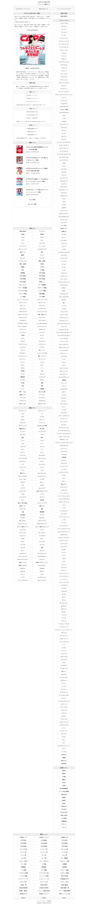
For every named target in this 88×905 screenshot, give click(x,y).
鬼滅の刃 (64, 231)
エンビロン (64, 183)
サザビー (64, 288)
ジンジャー (23, 431)
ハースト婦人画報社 (64, 791)
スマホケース (22, 400)
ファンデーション (22, 344)
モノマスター (42, 532)
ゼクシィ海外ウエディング (42, 526)
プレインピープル (64, 582)
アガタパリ (64, 59)
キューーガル (22, 479)
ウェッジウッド (64, 124)
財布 (42, 252)
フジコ (64, 561)
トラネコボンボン (64, 445)
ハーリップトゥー (64, 493)
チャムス (64, 400)
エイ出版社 (64, 818)
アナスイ (64, 85)
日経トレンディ (23, 562)
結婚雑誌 (23, 867)
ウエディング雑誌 (42, 287)
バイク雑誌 (23, 296)
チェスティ (64, 398)
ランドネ (23, 547)
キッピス (64, 234)
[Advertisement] (32, 218)
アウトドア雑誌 (23, 293)
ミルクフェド (63, 659)
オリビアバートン (64, 189)
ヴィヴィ (42, 461)
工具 (42, 371)
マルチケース (42, 329)
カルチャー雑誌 (65, 873)
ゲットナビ (42, 541)
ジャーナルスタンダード (64, 335)
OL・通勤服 (64, 858)
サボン (64, 290)
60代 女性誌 (23, 281)
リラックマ (64, 32)
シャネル (64, 308)
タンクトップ (42, 359)
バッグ (22, 237)
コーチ (64, 270)
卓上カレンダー (42, 403)
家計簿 (22, 371)
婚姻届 (22, 266)
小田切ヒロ (64, 754)
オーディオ (23, 397)
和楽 (42, 508)
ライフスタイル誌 (22, 290)
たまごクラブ (22, 491)
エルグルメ (42, 517)
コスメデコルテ (64, 285)
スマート (42, 529)
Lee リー (64, 698)
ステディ (23, 419)
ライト (22, 388)
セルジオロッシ (64, 374)
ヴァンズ (64, 130)
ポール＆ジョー (64, 603)
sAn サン (64, 299)
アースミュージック (64, 41)
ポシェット (23, 305)
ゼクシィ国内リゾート (22, 526)
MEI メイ (64, 671)
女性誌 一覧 (23, 884)
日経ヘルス (42, 505)
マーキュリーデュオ (64, 623)
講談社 (64, 779)
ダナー (64, 392)
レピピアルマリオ (64, 725)
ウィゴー (64, 133)
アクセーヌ (64, 68)
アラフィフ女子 (65, 881)
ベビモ (22, 494)
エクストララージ (64, 148)
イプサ (64, 118)
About (23, 897)
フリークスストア (64, 576)
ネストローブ (63, 487)
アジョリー (64, 70)
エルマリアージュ (22, 523)
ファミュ (64, 564)
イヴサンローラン (64, 106)
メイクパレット (42, 344)
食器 (42, 382)
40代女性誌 (23, 846)
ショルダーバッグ (42, 249)
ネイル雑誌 (44, 870)
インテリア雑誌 (42, 290)
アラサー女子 (23, 881)
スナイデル (64, 356)
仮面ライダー (63, 228)
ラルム (42, 574)
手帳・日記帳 (22, 264)
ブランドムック (23, 284)
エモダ (64, 163)
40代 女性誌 (23, 278)
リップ (42, 338)
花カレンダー (22, 403)
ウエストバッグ (23, 302)
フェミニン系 (44, 852)
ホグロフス (64, 606)
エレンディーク (64, 178)
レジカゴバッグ (42, 308)
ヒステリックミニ (64, 540)
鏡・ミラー (42, 350)
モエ (23, 485)
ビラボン (64, 549)
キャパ (22, 550)
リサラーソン (63, 704)
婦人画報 (23, 514)
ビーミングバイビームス (64, 528)
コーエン (64, 264)
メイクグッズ (22, 246)
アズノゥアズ (63, 73)
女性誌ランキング (44, 837)
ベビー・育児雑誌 (22, 287)
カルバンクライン (64, 213)
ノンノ (42, 443)
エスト (64, 166)
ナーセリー (64, 460)
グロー (22, 416)
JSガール (42, 571)
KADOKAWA (64, 812)
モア (23, 443)
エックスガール (64, 151)
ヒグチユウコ (63, 534)
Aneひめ (42, 568)
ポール (64, 600)
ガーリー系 (23, 852)
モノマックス (22, 532)
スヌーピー (64, 26)
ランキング (42, 231)
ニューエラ (64, 469)
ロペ (64, 742)
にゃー (64, 478)
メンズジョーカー (42, 577)
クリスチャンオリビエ (64, 252)
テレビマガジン (42, 565)
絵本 (23, 269)
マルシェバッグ (23, 311)
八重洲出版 (64, 821)
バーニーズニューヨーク (64, 496)
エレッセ (64, 175)
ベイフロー (64, 588)
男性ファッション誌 (64, 893)
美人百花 (42, 428)
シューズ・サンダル (42, 353)
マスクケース (22, 329)
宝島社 (64, 770)
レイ (23, 464)
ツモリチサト (63, 412)
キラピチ (23, 482)
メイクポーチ (22, 320)
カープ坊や (64, 225)
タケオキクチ (63, 389)
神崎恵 (64, 757)
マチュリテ (64, 632)
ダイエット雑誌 (65, 870)
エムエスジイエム (64, 157)
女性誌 (22, 234)
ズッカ (64, 362)
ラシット (64, 683)
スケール (42, 374)
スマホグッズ (42, 400)
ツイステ (64, 409)
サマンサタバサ (64, 293)
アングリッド (63, 100)
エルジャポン (42, 455)
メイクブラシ (22, 347)
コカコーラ (64, 273)
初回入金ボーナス (43, 8)
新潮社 (64, 797)
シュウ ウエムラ (64, 338)
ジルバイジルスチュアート (64, 323)
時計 (42, 385)
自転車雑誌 (42, 293)
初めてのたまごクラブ (42, 491)
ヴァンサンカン (42, 458)
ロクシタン (64, 733)
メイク (22, 243)
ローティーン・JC (23, 878)
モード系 (44, 855)
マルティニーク (64, 638)
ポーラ (64, 597)
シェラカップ (42, 376)
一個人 (42, 547)
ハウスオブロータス (64, 499)
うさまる (64, 121)
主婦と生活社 (63, 815)
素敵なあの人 (22, 428)
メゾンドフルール (64, 641)
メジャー (23, 374)
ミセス (42, 470)
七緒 (23, 511)
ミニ (42, 413)
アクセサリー (22, 353)
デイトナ (42, 550)
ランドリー (64, 689)
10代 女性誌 (42, 272)
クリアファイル (23, 261)
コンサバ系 (65, 852)
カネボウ (64, 207)
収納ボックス (22, 394)
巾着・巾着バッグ (42, 314)
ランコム (64, 686)
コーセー (64, 267)
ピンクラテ (64, 546)
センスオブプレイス (64, 377)
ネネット (64, 481)
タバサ (64, 395)
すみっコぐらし (64, 371)
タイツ (22, 365)
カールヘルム (63, 219)
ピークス (42, 544)
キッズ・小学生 (23, 861)
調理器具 (23, 376)
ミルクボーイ (63, 665)
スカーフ (23, 350)
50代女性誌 (44, 846)
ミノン (64, 644)
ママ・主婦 (23, 864)
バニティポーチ (42, 320)
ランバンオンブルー (64, 695)
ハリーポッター (64, 510)
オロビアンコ (63, 195)
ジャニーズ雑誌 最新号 (65, 890)
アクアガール (63, 65)
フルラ (64, 558)
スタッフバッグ (23, 317)
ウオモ (22, 538)
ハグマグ (23, 488)
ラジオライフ (22, 553)
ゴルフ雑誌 (42, 296)
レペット (64, 727)
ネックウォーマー (22, 356)
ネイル (22, 338)
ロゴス (64, 736)
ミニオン (64, 647)
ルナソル (64, 713)
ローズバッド (63, 730)
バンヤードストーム (64, 516)
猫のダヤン (64, 484)
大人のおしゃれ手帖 (42, 425)
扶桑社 (64, 800)
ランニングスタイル (23, 580)
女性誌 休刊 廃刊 (44, 887)
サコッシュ (42, 305)
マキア (42, 434)
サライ (42, 538)
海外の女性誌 (64, 875)
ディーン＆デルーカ (64, 415)
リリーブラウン (64, 707)
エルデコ (23, 517)
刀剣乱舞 (64, 457)
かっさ (42, 335)
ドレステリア (63, 451)
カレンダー (23, 258)
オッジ (42, 452)
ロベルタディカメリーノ (64, 745)
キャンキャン (22, 461)
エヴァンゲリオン (64, 145)
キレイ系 (44, 858)
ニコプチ (42, 479)
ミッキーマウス (64, 23)
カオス (64, 201)
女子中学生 (23, 840)
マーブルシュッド (64, 626)
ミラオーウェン (64, 656)
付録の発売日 (22, 231)
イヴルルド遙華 (64, 109)
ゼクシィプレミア (42, 580)
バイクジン (42, 559)
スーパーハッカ (64, 341)
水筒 (23, 385)
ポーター (64, 594)
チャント (23, 574)
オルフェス (64, 192)
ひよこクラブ (42, 488)
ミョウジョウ (22, 529)
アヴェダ (64, 53)
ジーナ (22, 470)
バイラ (22, 440)
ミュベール (64, 653)
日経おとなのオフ (22, 565)
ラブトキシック (64, 692)
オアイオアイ (63, 186)
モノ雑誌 (42, 269)
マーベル (64, 617)
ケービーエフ (63, 258)
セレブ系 (64, 855)
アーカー (64, 35)
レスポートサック (64, 722)
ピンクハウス (63, 543)
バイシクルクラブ (22, 556)
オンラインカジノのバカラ (64, 8)
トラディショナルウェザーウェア (64, 442)
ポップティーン (23, 410)
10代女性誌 (23, 843)
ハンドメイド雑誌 (44, 875)
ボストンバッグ (23, 249)
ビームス (64, 522)
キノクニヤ (64, 243)
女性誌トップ (23, 837)
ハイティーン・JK (44, 878)
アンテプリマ (63, 103)
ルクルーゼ (64, 710)
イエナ (64, 115)
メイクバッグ (42, 317)
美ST (42, 437)
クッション (42, 394)
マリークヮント (64, 635)
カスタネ (64, 204)
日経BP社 (64, 806)
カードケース (22, 332)
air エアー (64, 139)
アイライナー (42, 341)
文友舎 (64, 785)
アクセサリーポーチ (23, 323)
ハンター (64, 519)
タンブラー (23, 379)
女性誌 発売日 (44, 884)
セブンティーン (42, 410)
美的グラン (23, 473)
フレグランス (42, 397)
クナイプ (64, 246)
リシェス (42, 514)
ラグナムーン (63, 680)
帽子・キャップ (42, 356)
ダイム (22, 541)
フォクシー (64, 570)
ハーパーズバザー (22, 458)
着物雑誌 (44, 867)
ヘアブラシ (42, 347)
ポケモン (64, 612)
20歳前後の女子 (64, 878)
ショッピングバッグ (42, 311)
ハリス (64, 508)
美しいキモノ (22, 520)
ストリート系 (44, 849)
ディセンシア (63, 418)
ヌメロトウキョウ (22, 476)
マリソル (42, 446)
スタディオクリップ (64, 347)
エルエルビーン (64, 180)
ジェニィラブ (63, 311)
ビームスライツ (64, 525)
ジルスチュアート (64, 320)
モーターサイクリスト (22, 559)
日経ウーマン (22, 505)
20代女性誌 (44, 843)
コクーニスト (63, 279)
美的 (23, 437)
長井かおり (64, 760)
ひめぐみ (23, 571)
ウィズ (42, 440)
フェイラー (64, 567)
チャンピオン (63, 403)
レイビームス (63, 719)
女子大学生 (65, 840)
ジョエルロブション (64, 329)
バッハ (64, 505)
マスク (42, 365)
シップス (64, 305)
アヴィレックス (64, 50)
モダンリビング (42, 520)
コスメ (42, 240)
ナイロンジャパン (42, 476)
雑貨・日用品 (42, 261)
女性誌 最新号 (64, 884)
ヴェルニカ (64, 127)
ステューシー (63, 353)
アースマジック (64, 38)
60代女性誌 (65, 846)
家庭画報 (42, 511)
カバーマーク (63, 210)
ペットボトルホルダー (42, 323)
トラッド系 (23, 855)
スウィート (42, 419)
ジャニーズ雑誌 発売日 (44, 890)
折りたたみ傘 (42, 391)
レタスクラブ (22, 497)
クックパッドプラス (42, 503)
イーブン (23, 577)
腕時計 (22, 255)
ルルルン (64, 716)
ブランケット (22, 359)
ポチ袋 (42, 266)
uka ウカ (64, 136)
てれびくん (23, 568)
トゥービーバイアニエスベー (64, 433)
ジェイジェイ (42, 464)
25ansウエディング (42, 523)
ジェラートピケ (64, 314)
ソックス (42, 362)
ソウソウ (64, 386)
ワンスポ (64, 751)
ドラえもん (64, 454)
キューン (64, 237)
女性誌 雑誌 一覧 (64, 887)
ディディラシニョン (64, 427)
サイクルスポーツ (42, 556)
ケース (22, 240)
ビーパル (23, 544)
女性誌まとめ (64, 837)
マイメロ (64, 615)
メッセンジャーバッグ (42, 299)
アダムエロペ (63, 76)
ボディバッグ (42, 302)
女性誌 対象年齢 (23, 887)
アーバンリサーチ (64, 47)
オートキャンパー (42, 553)
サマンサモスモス (64, 296)
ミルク (64, 662)
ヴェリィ (23, 452)
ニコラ (22, 413)
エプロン (42, 379)
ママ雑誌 (44, 864)
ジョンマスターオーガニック (64, 332)
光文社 (64, 782)
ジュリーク (64, 326)
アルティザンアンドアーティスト (64, 94)
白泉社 (64, 803)
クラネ (64, 249)
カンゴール (64, 222)
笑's (64, 302)
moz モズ (64, 674)
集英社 (64, 773)
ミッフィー (64, 650)
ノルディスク (63, 490)
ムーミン (64, 29)
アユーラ (64, 97)
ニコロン (64, 475)
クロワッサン (22, 508)
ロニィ (64, 739)
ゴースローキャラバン (64, 282)
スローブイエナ (64, 368)
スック (64, 359)
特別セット (42, 281)
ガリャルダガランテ (64, 216)
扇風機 (42, 388)
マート (22, 500)
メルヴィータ (63, 668)
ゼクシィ (42, 482)
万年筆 (22, 335)
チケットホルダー (22, 326)
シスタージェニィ (64, 317)
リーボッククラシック (64, 701)
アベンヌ (64, 56)
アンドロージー (42, 431)
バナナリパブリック (64, 502)
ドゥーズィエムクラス (64, 430)
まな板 (22, 382)
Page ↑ (64, 897)
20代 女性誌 (23, 275)
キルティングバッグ (23, 314)
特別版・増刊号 (23, 890)
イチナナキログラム (64, 112)
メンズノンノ (22, 535)
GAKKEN (64, 809)
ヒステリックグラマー (64, 537)
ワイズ (64, 748)
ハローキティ (63, 513)
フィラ (64, 555)
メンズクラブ (42, 535)
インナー (42, 255)
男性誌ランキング (44, 893)
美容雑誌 (23, 272)
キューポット (63, 240)
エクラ (22, 449)
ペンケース (42, 332)
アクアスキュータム (64, 62)
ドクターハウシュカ (64, 436)
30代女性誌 (65, 843)
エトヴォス (64, 169)
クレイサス (64, 255)
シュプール (23, 446)
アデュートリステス (64, 82)
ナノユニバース (64, 466)
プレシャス (23, 455)
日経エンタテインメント (42, 562)
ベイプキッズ (63, 585)
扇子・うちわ (22, 391)
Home (44, 897)
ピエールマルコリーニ (64, 531)
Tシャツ (23, 362)
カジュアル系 (23, 849)
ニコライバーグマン (64, 472)
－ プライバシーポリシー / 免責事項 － (44, 901)
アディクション (64, 79)
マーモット (64, 620)
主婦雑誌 (64, 864)
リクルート (64, 824)
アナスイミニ (63, 88)
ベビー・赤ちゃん (44, 861)
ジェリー (42, 467)
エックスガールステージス (64, 154)
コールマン (64, 261)
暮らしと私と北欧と (23, 503)
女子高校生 (44, 840)
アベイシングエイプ (64, 91)
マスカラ (23, 341)
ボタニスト (64, 609)
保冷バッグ (23, 252)
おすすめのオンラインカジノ (23, 8)
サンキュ (42, 497)
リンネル (42, 416)
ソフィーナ (64, 383)
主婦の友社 (64, 794)
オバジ (64, 198)
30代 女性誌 (42, 275)
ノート (42, 368)
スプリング (23, 422)
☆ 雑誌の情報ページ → (32, 128)
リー (42, 449)
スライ (64, 365)
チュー (64, 406)
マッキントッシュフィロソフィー (64, 629)
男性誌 (42, 234)
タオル (22, 368)
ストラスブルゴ (64, 350)
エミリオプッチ (64, 160)
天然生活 (42, 500)
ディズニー (64, 424)
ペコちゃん (64, 591)
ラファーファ (22, 467)
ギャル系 (23, 858)
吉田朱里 (64, 763)
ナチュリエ (64, 463)
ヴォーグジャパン (42, 473)
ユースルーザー (64, 677)
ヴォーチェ (23, 434)
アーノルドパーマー (64, 44)
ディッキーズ (63, 421)
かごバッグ (23, 308)
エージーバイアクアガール (64, 142)
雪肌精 (64, 380)
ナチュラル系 (64, 849)
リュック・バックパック (23, 299)
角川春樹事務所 (64, 788)
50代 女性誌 (42, 278)
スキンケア (42, 243)
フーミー (64, 552)
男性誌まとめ (23, 893)
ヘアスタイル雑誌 (23, 873)
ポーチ (42, 237)
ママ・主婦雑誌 (42, 284)
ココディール (63, 276)
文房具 (42, 264)
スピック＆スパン (64, 344)
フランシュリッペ (64, 573)
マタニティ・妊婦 (64, 861)
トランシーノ (63, 448)
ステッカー (42, 258)
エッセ (42, 494)
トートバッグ (42, 246)
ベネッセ (64, 827)
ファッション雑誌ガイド (44, 4)
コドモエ (42, 485)
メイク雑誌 (23, 870)
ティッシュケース (42, 326)
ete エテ (64, 172)
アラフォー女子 (44, 881)
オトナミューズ (23, 425)
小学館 (64, 776)
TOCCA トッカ (64, 439)
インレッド (42, 422)
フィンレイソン (64, 579)
